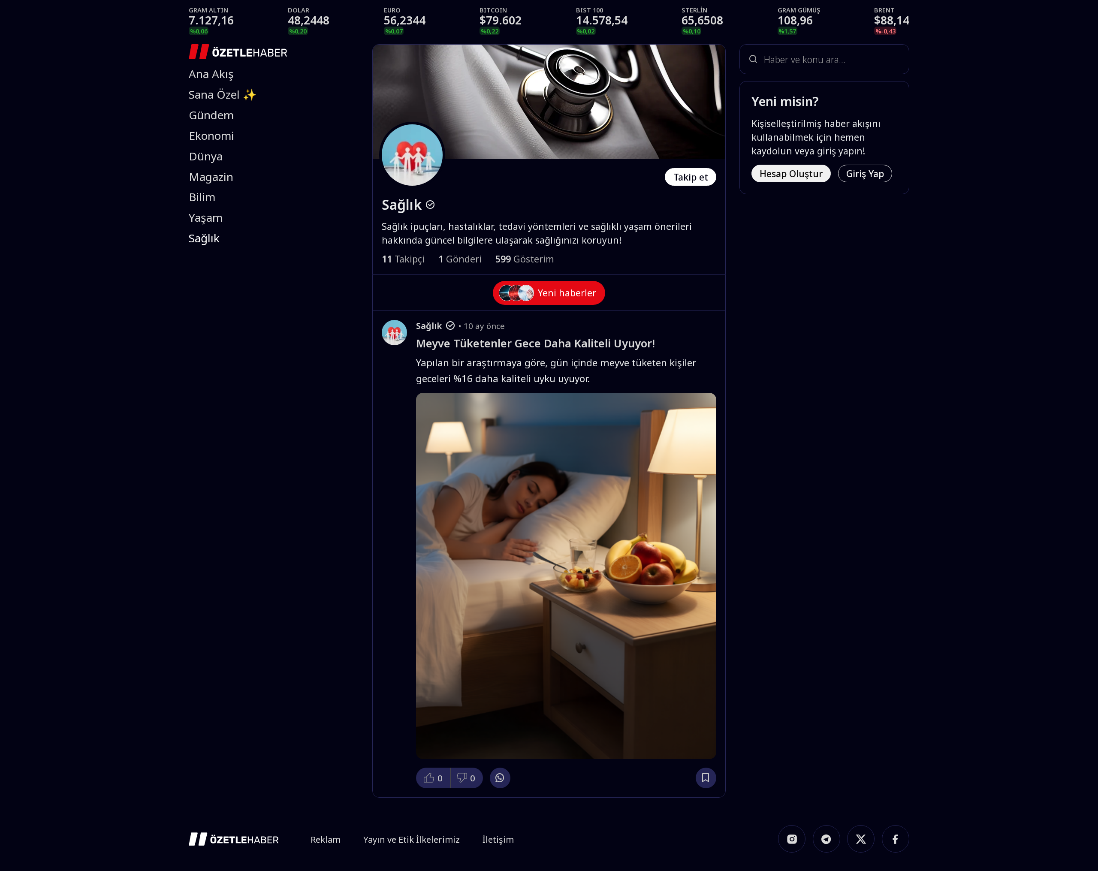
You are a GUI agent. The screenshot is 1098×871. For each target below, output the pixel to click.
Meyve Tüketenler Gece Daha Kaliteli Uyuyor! (535, 343)
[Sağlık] (394, 332)
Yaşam (206, 217)
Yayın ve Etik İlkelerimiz (411, 839)
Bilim (202, 197)
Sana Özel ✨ (223, 94)
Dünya (206, 156)
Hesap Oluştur (791, 173)
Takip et (690, 177)
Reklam (326, 839)
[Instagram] (791, 839)
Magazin (211, 176)
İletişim (498, 839)
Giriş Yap (865, 173)
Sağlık (204, 238)
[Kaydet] (706, 778)
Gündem (211, 115)
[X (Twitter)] (861, 839)
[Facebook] (895, 839)
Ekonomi (211, 135)
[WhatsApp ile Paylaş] (500, 778)
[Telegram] (826, 839)
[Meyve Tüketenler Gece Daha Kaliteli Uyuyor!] (566, 576)
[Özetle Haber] (238, 51)
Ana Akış (211, 73)
